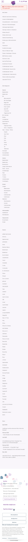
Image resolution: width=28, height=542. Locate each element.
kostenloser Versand (7, 63)
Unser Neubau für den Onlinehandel (11, 434)
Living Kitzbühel (6, 312)
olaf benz (4, 333)
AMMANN (4, 241)
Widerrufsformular (6, 35)
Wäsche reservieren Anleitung (9, 16)
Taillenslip (6, 148)
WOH (3, 414)
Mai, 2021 (4, 452)
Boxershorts (5, 164)
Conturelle (4, 268)
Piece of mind (5, 338)
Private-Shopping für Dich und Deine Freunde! (14, 449)
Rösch (3, 354)
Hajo (3, 289)
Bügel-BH (6, 102)
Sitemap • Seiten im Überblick (9, 29)
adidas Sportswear (6, 234)
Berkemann (5, 249)
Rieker (3, 346)
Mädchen (4, 199)
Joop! (3, 302)
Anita (3, 244)
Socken (4, 174)
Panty (5, 142)
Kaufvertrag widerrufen (9, 499)
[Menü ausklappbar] (3, 1)
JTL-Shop (16, 540)
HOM (3, 294)
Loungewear (5, 119)
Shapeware (5, 123)
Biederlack (4, 252)
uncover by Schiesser (7, 404)
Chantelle (4, 262)
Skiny (3, 375)
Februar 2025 (5, 445)
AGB (3, 42)
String (5, 144)
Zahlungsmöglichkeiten (7, 27)
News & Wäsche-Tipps (7, 50)
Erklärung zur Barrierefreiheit (9, 40)
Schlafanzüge (5, 170)
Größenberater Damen (7, 66)
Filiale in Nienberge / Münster (9, 53)
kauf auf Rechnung (6, 61)
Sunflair (4, 386)
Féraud (4, 276)
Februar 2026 (5, 432)
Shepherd (4, 370)
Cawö (3, 260)
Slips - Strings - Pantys (7, 129)
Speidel (4, 380)
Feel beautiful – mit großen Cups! (11, 447)
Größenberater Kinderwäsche (9, 74)
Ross (3, 357)
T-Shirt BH (6, 111)
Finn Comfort (5, 278)
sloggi (3, 378)
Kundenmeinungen (6, 48)
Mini (5, 140)
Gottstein (4, 283)
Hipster (5, 131)
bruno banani (5, 255)
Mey (3, 320)
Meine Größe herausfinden (8, 76)
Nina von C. (5, 331)
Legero (4, 310)
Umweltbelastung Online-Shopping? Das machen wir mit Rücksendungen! (12, 441)
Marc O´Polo (5, 317)
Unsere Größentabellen (7, 19)
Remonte (4, 341)
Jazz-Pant (6, 134)
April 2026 (4, 424)
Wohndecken (5, 214)
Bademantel (7, 188)
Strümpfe (4, 150)
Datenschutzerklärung (12, 538)
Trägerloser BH (7, 113)
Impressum (4, 538)
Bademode (5, 94)
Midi (5, 138)
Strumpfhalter (5, 152)
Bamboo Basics (6, 247)
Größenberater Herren (7, 71)
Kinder (3, 222)
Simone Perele (5, 372)
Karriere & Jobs (6, 58)
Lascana (4, 307)
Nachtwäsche (5, 121)
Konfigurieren (14, 518)
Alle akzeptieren (14, 514)
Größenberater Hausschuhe (8, 69)
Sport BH (6, 108)
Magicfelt (4, 315)
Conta (3, 265)
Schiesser (4, 365)
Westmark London (6, 412)
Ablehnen (14, 522)
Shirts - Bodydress (8, 127)
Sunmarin (4, 388)
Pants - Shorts (5, 168)
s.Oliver (4, 359)
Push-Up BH (7, 106)
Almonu (4, 236)
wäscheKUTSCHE (6, 79)
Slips (3, 172)
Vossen (4, 406)
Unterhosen (7, 196)
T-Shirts (4, 177)
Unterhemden (5, 155)
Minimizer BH (7, 104)
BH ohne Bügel (7, 100)
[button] (20, 1)
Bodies (4, 117)
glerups (4, 281)
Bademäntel (5, 92)
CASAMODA (5, 257)
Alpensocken (5, 239)
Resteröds (4, 344)
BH (3, 96)
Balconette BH (7, 98)
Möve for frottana (6, 325)
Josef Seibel (5, 304)
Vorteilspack (5, 181)
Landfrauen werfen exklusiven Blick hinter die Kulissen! (13, 429)
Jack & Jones (5, 296)
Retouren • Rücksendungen (8, 24)
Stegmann (4, 383)
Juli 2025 (4, 437)
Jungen (4, 186)
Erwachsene (5, 219)
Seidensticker (5, 367)
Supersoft (4, 391)
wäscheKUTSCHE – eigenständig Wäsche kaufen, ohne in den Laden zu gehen (14, 456)
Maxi (5, 136)
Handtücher (5, 212)
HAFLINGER (5, 286)
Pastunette (4, 336)
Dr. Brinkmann (5, 270)
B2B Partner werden (7, 56)
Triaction (4, 396)
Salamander (5, 362)
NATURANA (5, 328)
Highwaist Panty (7, 125)
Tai (4, 146)
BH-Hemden (5, 115)
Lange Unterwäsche (7, 166)
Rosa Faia (4, 351)
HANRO (4, 291)
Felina (3, 273)
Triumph (4, 399)
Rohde (3, 349)
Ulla (3, 401)
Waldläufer (4, 409)
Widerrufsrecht (5, 32)
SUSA (3, 393)
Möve (3, 323)
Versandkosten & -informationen (10, 21)
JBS (3, 299)
